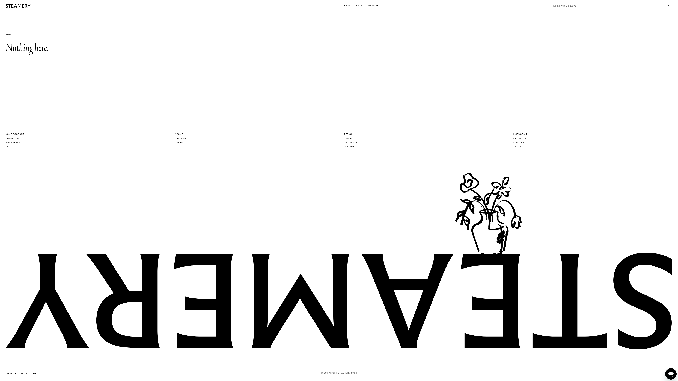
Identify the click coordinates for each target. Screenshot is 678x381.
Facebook (519, 138)
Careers (180, 138)
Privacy (349, 138)
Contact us (13, 138)
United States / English (21, 373)
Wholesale (13, 142)
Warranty (350, 142)
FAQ (8, 146)
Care (359, 5)
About (179, 133)
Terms (348, 133)
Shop (347, 5)
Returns (349, 146)
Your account (15, 133)
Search (373, 5)
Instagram (520, 133)
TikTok (517, 146)
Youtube (518, 142)
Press (179, 142)
